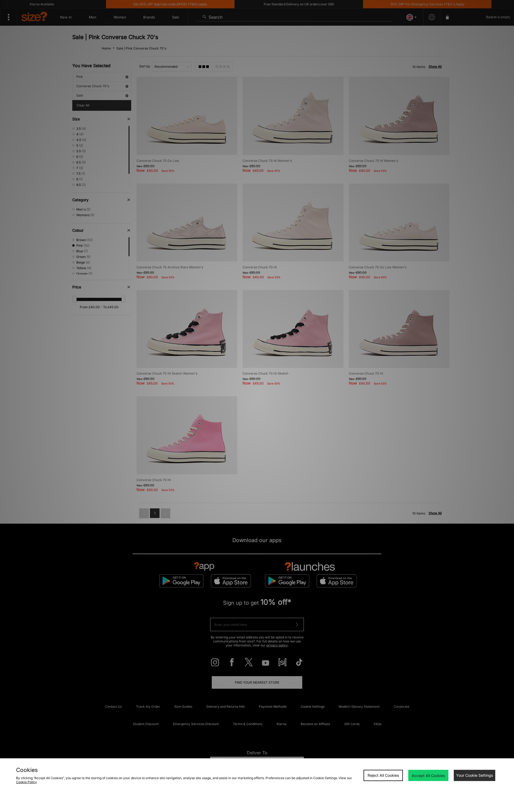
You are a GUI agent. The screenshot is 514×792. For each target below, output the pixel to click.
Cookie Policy (26, 782)
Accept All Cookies (428, 775)
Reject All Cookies (383, 775)
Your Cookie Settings (474, 775)
